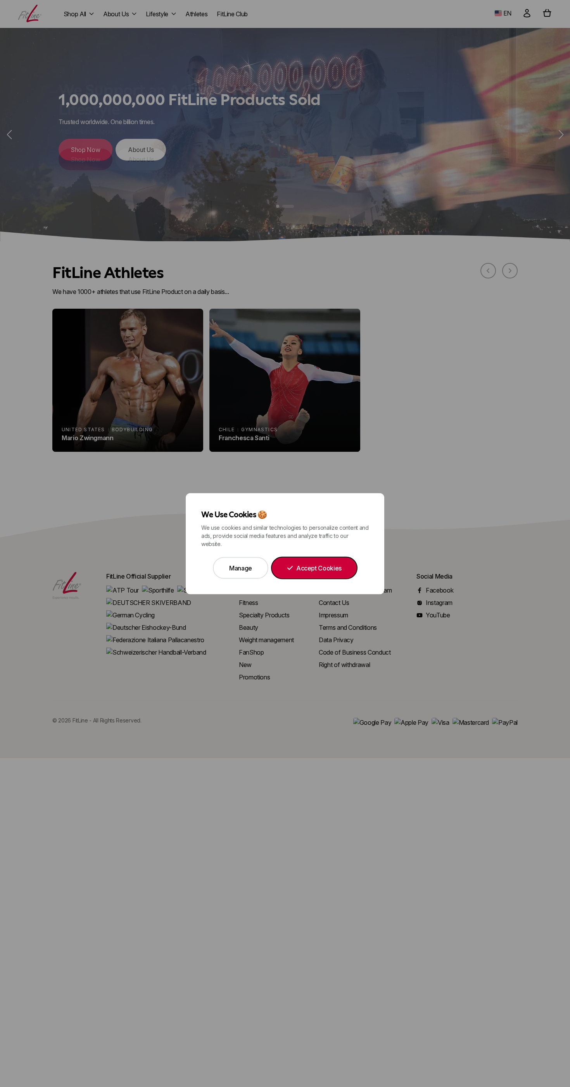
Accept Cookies (319, 568)
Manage (240, 568)
